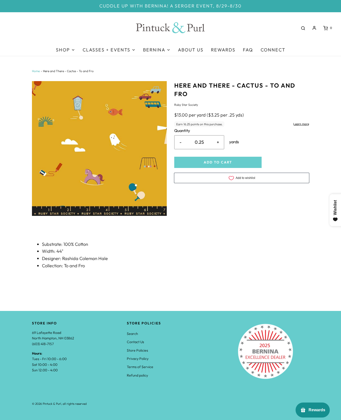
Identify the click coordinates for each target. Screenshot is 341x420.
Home (36, 71)
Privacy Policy (138, 358)
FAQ (248, 50)
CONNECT (273, 50)
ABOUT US (190, 50)
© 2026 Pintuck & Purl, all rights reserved (59, 404)
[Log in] (314, 28)
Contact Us (135, 342)
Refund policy (137, 375)
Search (132, 333)
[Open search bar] (303, 28)
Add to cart (218, 162)
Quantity (182, 130)
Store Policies (137, 350)
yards (234, 141)
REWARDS (223, 50)
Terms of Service (140, 367)
